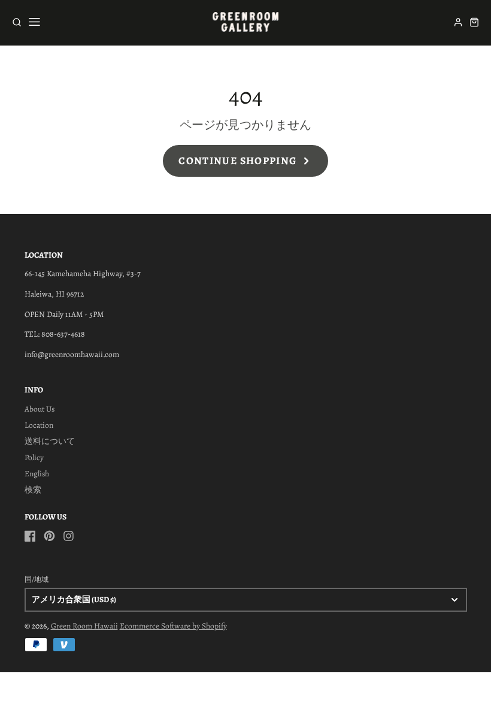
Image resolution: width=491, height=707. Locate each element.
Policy (34, 457)
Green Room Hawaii (84, 626)
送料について (50, 441)
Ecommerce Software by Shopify (173, 626)
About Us (39, 409)
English (37, 473)
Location (39, 425)
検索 (33, 489)
